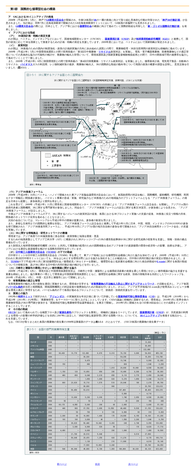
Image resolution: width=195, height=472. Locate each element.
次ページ (133, 464)
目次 (97, 464)
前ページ (62, 464)
